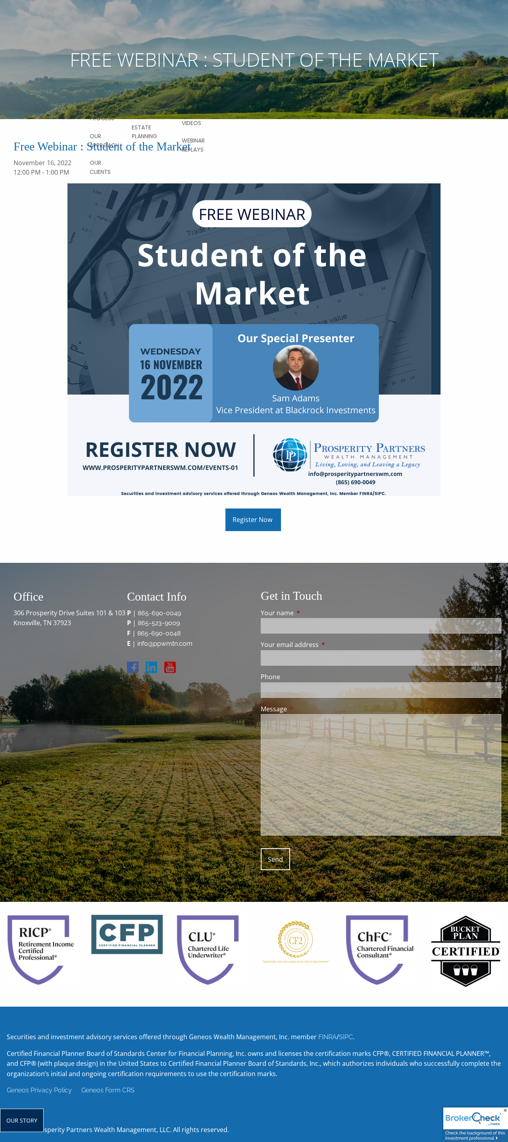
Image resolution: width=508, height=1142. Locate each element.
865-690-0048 (159, 633)
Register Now (253, 519)
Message (306, 709)
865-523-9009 (159, 623)
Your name (309, 613)
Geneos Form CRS (108, 1090)
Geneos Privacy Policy (39, 1090)
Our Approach (104, 140)
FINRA (327, 1037)
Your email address (322, 644)
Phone (270, 676)
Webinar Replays (193, 145)
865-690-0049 (159, 613)
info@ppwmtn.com (164, 643)
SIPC (346, 1037)
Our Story (21, 1120)
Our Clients (100, 167)
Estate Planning (144, 131)
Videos (191, 123)
